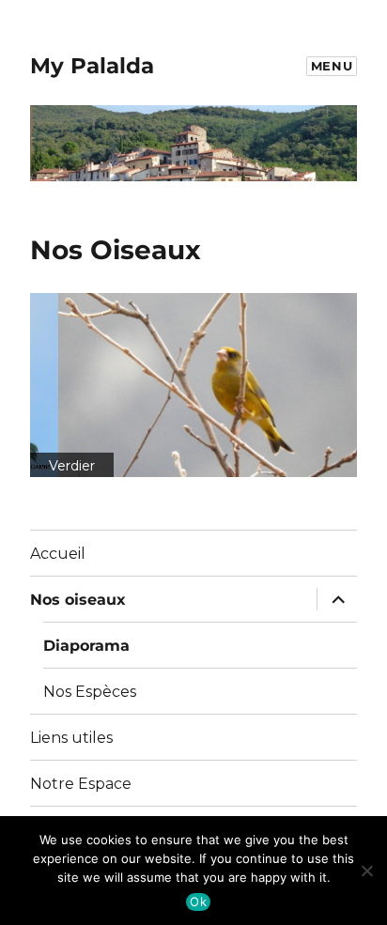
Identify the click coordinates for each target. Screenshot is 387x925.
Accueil (57, 554)
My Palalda (92, 66)
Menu (331, 65)
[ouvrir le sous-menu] (334, 599)
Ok (198, 901)
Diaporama (86, 646)
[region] (194, 385)
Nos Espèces (89, 692)
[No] (366, 868)
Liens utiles (71, 738)
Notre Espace (81, 784)
